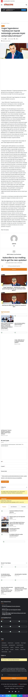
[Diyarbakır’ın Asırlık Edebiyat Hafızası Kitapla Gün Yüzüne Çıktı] (21, 582)
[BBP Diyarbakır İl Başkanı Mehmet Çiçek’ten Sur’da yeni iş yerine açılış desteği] (5, 623)
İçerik (10, 651)
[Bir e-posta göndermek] (5, 38)
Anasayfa (4, 23)
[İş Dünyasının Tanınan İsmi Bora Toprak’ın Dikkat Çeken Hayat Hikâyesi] (7, 380)
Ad (2, 461)
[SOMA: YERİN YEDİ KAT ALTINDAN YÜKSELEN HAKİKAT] (21, 335)
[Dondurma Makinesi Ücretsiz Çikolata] (5, 512)
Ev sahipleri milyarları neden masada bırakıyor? (16, 535)
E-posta (3, 466)
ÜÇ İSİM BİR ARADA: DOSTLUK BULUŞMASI (6, 575)
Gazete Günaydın (20, 645)
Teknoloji (16, 649)
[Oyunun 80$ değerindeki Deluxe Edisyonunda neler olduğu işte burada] (5, 524)
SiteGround (10, 686)
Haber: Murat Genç (5, 647)
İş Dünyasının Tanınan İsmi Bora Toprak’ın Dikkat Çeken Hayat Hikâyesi (6, 432)
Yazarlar (16, 688)
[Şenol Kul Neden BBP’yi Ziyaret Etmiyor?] (21, 318)
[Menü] (1, 5)
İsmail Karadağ (4, 651)
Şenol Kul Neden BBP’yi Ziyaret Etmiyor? (20, 324)
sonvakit (11, 649)
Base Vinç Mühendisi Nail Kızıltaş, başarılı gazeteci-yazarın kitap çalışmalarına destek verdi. (7, 590)
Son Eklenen (14, 506)
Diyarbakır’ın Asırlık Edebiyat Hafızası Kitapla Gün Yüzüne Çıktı (21, 589)
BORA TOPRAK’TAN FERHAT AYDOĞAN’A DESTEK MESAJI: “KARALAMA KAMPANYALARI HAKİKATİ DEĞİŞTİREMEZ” (7, 326)
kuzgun (22, 647)
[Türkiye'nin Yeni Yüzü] (8, 4)
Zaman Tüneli (22, 649)
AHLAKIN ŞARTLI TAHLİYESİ (21, 574)
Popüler (4, 506)
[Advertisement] (14, 74)
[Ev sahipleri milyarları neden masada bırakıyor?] (5, 536)
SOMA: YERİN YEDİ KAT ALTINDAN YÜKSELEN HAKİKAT (19, 341)
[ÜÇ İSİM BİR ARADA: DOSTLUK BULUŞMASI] (7, 569)
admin (4, 38)
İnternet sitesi (4, 471)
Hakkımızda (12, 688)
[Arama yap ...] (26, 5)
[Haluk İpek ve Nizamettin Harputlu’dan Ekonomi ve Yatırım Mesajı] (5, 633)
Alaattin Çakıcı (10, 642)
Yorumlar (23, 506)
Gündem (21, 688)
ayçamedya (17, 642)
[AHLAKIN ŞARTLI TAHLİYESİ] (21, 569)
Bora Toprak (23, 642)
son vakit (6, 649)
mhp (2, 649)
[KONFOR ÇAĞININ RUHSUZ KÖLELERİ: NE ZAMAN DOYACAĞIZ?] (23, 628)
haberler (11, 647)
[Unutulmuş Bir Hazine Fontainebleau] (5, 530)
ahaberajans (4, 642)
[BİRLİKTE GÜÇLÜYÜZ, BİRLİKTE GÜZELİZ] (23, 633)
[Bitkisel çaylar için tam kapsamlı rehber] (5, 518)
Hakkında (17, 647)
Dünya (8, 23)
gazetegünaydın (12, 645)
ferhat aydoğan (4, 645)
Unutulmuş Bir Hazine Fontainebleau (15, 529)
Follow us (3, 655)
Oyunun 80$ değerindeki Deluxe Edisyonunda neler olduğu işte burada (17, 524)
